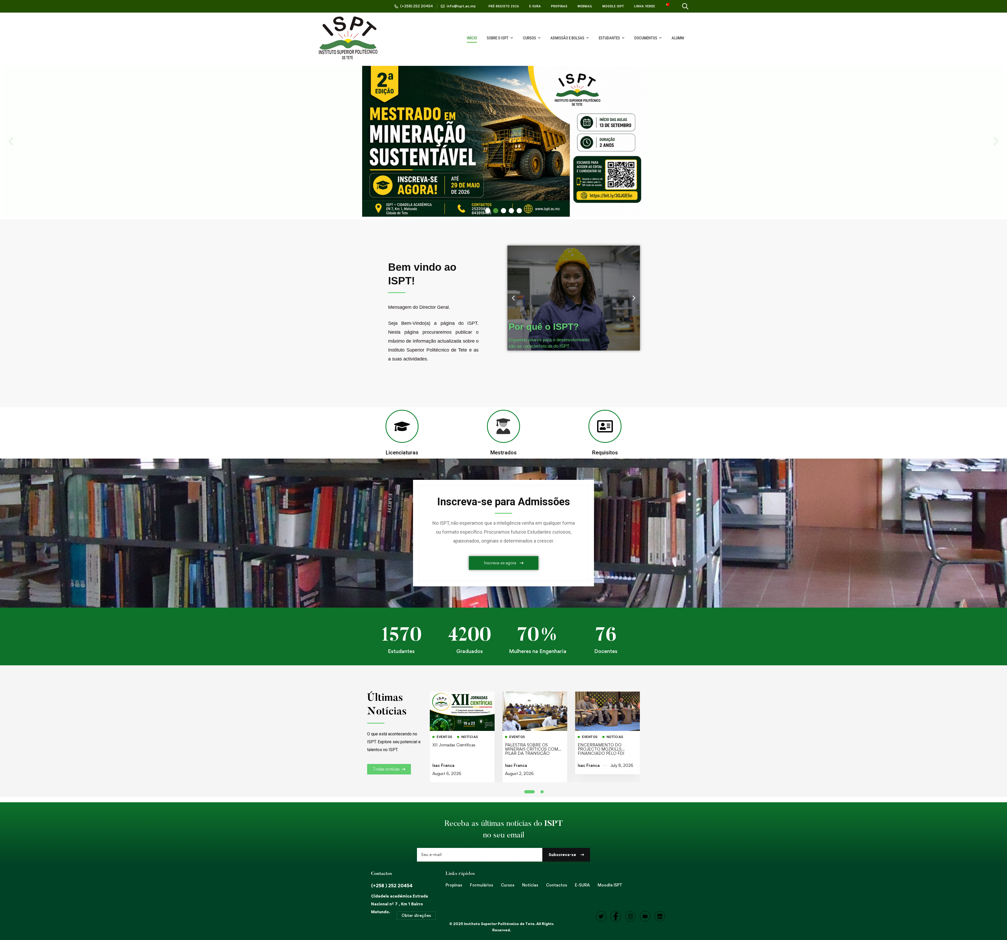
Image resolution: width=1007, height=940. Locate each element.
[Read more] (462, 695)
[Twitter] (601, 916)
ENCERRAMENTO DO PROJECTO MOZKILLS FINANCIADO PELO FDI (601, 749)
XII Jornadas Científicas (453, 744)
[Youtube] (645, 916)
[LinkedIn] (660, 916)
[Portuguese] (667, 6)
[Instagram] (630, 916)
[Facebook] (615, 916)
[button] (11, 141)
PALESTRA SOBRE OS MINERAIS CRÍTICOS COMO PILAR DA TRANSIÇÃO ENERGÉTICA (533, 751)
